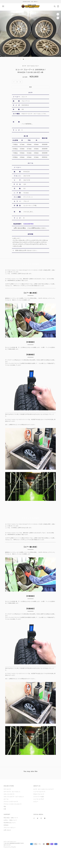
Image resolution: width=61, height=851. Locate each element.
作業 (5, 809)
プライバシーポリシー (10, 827)
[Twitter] (37, 818)
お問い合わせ (7, 830)
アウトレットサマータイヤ (11, 801)
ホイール (6, 799)
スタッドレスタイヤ (9, 794)
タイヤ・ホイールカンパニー (10, 841)
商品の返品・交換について (11, 817)
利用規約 (6, 825)
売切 (30, 87)
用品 (5, 806)
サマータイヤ (7, 789)
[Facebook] (34, 818)
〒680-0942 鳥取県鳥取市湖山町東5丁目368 (14, 843)
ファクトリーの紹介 (38, 796)
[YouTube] (44, 818)
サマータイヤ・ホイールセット (12, 791)
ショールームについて (39, 791)
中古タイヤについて (38, 794)
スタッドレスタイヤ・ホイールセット (14, 796)
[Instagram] (41, 818)
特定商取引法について (10, 822)
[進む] (40, 59)
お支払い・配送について (10, 820)
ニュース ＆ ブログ (38, 799)
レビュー (35, 801)
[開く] (3, 6)
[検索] (54, 6)
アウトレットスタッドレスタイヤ (13, 804)
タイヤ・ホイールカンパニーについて (43, 789)
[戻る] (20, 59)
